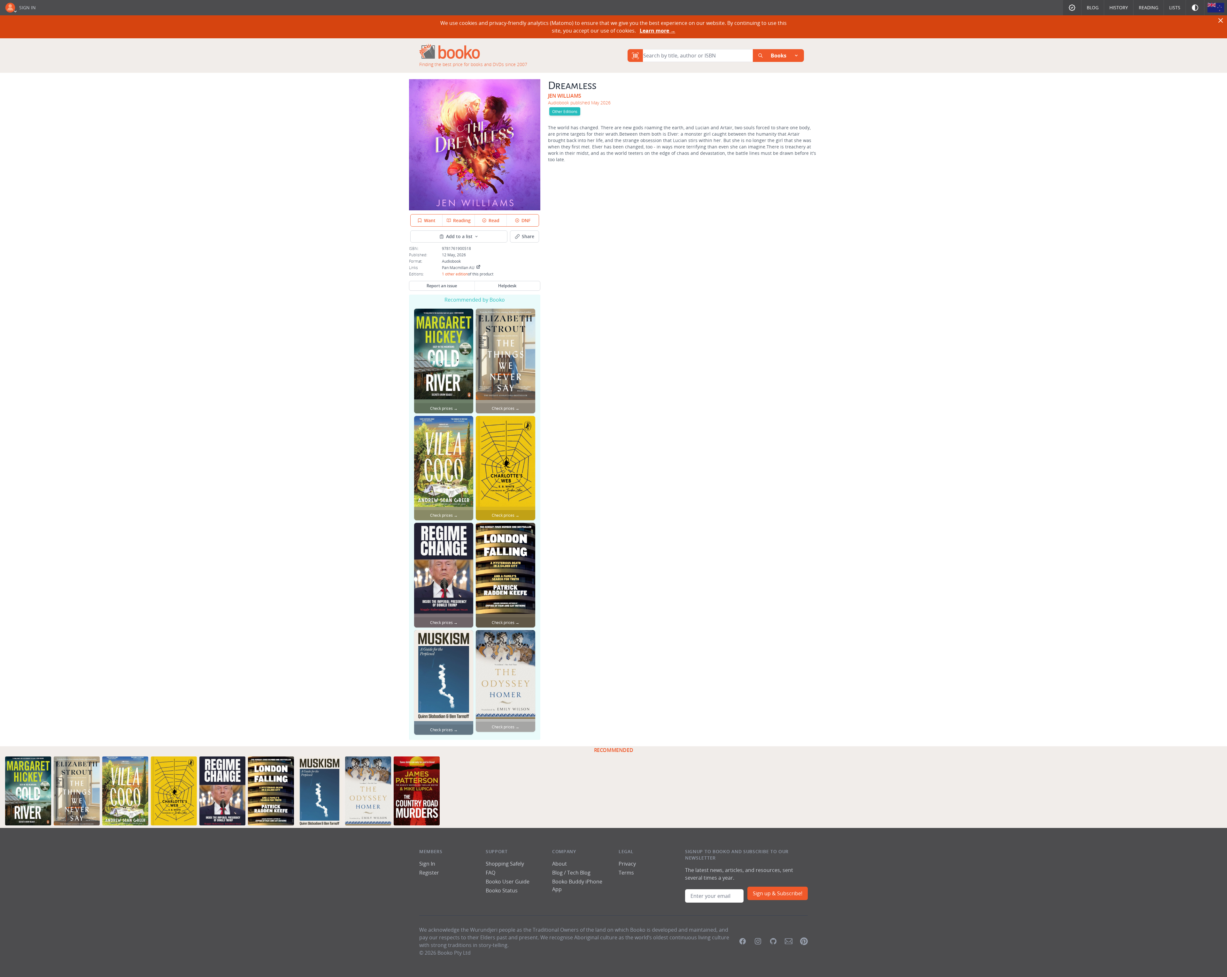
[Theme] (1195, 7)
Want (430, 220)
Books (778, 55)
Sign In (27, 7)
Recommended (613, 750)
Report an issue (442, 286)
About (559, 863)
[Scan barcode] (635, 55)
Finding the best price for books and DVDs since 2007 (473, 64)
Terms (626, 872)
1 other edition (455, 273)
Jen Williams (564, 95)
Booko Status (502, 890)
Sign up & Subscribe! (777, 893)
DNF (525, 220)
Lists (1174, 7)
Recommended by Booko (474, 299)
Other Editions (564, 111)
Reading (1148, 7)
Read (494, 220)
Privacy (627, 863)
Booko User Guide (507, 881)
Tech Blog (578, 872)
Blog (1093, 7)
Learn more (657, 30)
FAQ (490, 872)
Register (429, 872)
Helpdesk (507, 286)
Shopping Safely (505, 863)
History (1118, 7)
